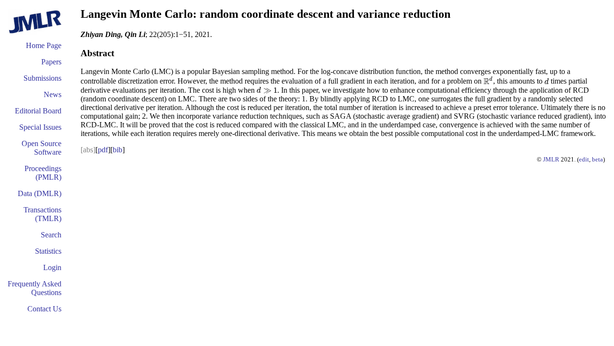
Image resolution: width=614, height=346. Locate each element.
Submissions (42, 78)
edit (584, 159)
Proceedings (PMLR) (42, 172)
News (52, 94)
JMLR (551, 159)
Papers (51, 62)
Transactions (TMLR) (42, 214)
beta (597, 159)
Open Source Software (41, 147)
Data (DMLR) (39, 193)
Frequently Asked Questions (34, 288)
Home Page (43, 45)
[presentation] (488, 81)
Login (52, 267)
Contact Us (44, 309)
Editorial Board (38, 111)
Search (51, 235)
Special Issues (40, 127)
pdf (103, 150)
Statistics (48, 251)
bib (117, 150)
